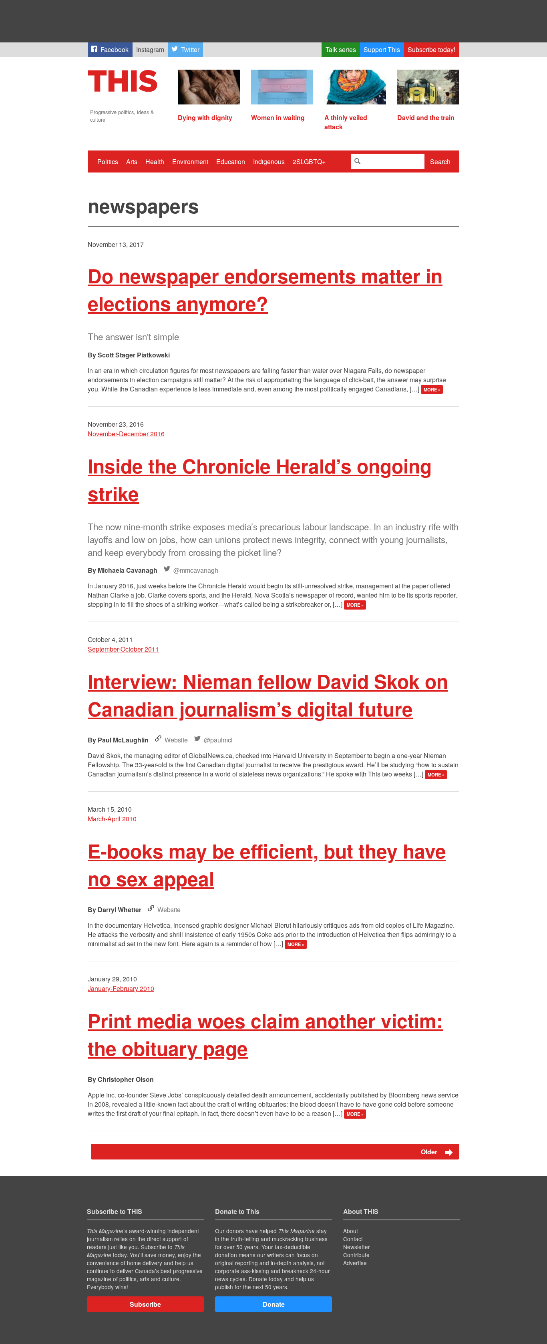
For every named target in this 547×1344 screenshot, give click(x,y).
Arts (131, 161)
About (350, 1231)
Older (430, 1151)
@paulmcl (218, 739)
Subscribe (145, 1304)
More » (432, 389)
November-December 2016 (126, 433)
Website (176, 739)
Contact (353, 1239)
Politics (107, 161)
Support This (382, 49)
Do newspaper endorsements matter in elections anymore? (265, 289)
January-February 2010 (121, 988)
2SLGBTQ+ (309, 161)
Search (440, 161)
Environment (190, 161)
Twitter (190, 49)
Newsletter (356, 1247)
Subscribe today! (431, 49)
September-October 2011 (123, 649)
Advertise (355, 1263)
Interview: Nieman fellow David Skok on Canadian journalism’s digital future (268, 694)
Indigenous (269, 161)
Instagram (150, 49)
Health (154, 161)
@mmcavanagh (195, 570)
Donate (274, 1304)
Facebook (115, 49)
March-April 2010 (112, 818)
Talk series (341, 49)
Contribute (356, 1255)
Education (230, 161)
